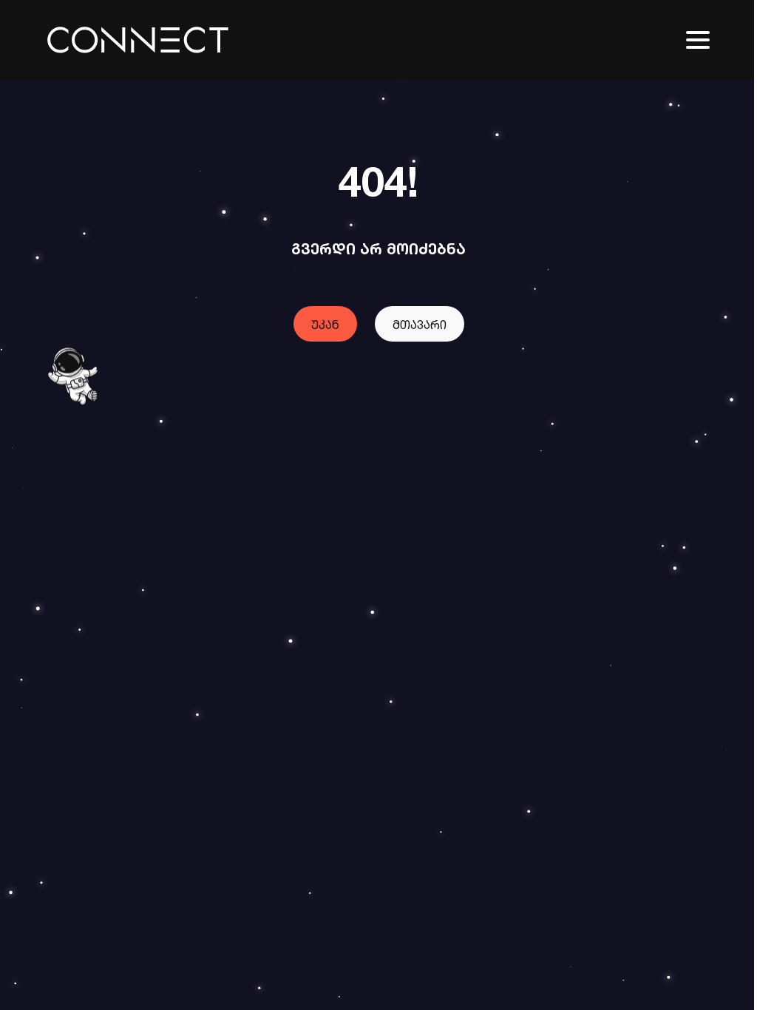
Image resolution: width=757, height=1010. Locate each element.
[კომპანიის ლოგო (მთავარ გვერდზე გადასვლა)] (137, 40)
